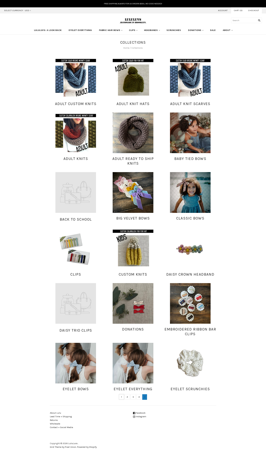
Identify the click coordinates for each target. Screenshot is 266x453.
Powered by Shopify (87, 447)
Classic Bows (190, 218)
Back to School (76, 219)
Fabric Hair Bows (109, 30)
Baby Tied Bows (190, 158)
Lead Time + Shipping (61, 416)
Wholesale (55, 423)
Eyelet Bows (76, 389)
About (226, 30)
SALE (213, 30)
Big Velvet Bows (133, 218)
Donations (194, 30)
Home (126, 48)
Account (223, 10)
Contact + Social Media (61, 427)
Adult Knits (75, 158)
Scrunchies (174, 30)
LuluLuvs (73, 443)
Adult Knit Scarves (190, 104)
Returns (54, 420)
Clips (132, 30)
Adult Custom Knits (76, 104)
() (238, 10)
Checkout (253, 10)
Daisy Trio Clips (75, 330)
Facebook (140, 413)
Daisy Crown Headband (190, 274)
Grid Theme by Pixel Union (63, 447)
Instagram (140, 416)
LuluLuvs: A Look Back (48, 30)
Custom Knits (133, 274)
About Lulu (55, 413)
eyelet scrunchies (190, 389)
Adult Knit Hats (133, 104)
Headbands (151, 30)
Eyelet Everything (80, 30)
